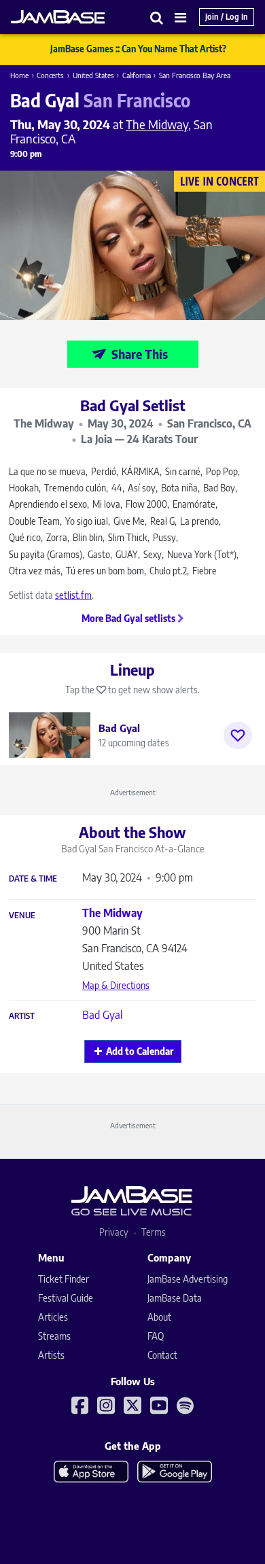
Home (19, 75)
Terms (153, 1232)
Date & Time (33, 879)
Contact (162, 1355)
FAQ (155, 1336)
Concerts (50, 75)
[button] (157, 17)
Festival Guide (65, 1298)
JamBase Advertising (187, 1279)
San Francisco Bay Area (194, 75)
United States (93, 75)
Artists (51, 1355)
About (159, 1317)
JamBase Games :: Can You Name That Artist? (138, 49)
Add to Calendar (139, 1051)
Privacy (113, 1232)
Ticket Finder (63, 1279)
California (136, 75)
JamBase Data (174, 1298)
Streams (54, 1336)
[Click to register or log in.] (238, 735)
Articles (53, 1317)
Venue (22, 915)
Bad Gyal (102, 1015)
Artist (22, 1016)
